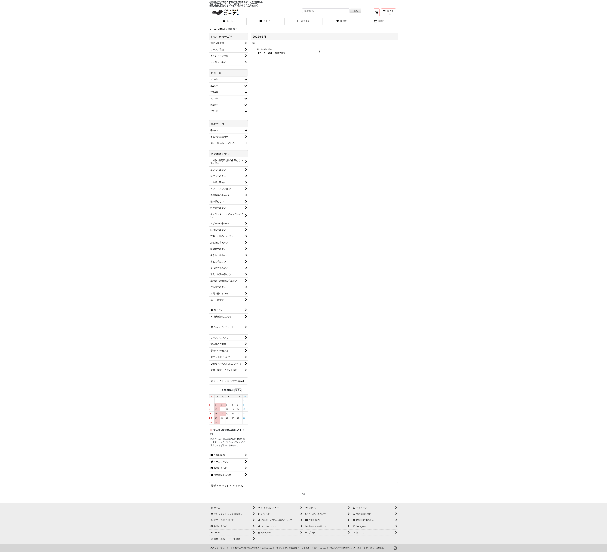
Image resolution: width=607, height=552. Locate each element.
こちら (381, 548)
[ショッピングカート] (377, 12)
